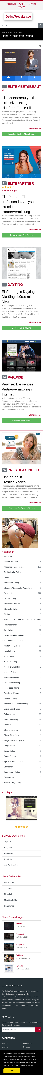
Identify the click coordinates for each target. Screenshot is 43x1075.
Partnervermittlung (11, 677)
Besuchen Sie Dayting (21, 328)
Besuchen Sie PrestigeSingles (22, 508)
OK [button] (12, 1071)
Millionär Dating (10, 662)
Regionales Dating (11, 683)
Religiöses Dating (11, 688)
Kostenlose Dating (11, 646)
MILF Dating (8, 656)
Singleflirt (8, 888)
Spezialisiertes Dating (13, 762)
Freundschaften (10, 625)
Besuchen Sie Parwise (21, 421)
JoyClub (32, 4)
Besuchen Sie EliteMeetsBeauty (21, 134)
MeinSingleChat (11, 900)
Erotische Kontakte (11, 604)
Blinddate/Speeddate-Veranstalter (18, 588)
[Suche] (40, 25)
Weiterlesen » (35, 128)
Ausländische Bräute (12, 572)
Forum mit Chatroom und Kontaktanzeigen (21, 620)
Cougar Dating (9, 599)
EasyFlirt (21, 7)
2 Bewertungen (9, 190)
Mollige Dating (9, 672)
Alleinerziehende (10, 562)
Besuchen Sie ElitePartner (21, 235)
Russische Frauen (11, 693)
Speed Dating (9, 756)
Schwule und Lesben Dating (15, 704)
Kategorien (16, 33)
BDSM (6, 577)
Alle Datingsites (11, 865)
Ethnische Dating (11, 609)
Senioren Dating (10, 719)
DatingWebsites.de (18, 16)
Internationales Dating (13, 641)
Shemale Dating (10, 730)
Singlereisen (9, 746)
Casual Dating (9, 593)
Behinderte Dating (11, 583)
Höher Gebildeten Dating (14, 635)
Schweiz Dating (10, 698)
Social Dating (9, 751)
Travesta (19, 966)
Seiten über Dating (11, 709)
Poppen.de (11, 4)
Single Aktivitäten (11, 735)
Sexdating (8, 725)
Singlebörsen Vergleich (13, 740)
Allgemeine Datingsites (13, 567)
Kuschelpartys (9, 651)
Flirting (6, 614)
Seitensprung (9, 714)
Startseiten (8, 767)
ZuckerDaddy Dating (12, 783)
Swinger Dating (10, 777)
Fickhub (19, 923)
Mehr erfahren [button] (30, 1065)
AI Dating (7, 556)
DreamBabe (9, 882)
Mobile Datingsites (11, 667)
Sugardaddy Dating (11, 772)
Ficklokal (8, 894)
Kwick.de (23, 4)
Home (5, 33)
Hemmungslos (10, 906)
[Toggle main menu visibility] (38, 16)
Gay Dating (8, 630)
